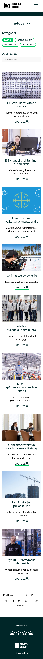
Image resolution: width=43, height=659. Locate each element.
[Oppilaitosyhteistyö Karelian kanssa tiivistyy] (21, 428)
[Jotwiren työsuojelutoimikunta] (21, 309)
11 (38, 595)
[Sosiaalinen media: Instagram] (24, 633)
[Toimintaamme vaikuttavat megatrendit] (21, 201)
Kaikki (7, 40)
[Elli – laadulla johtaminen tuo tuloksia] (21, 143)
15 (25, 601)
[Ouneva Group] (12, 5)
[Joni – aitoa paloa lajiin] (21, 259)
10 (32, 595)
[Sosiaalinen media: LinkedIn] (12, 633)
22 (36, 601)
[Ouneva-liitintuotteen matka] (21, 86)
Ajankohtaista (24, 40)
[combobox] (21, 59)
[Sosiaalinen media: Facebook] (18, 633)
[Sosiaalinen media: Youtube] (30, 633)
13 (13, 601)
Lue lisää (22, 121)
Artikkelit (10, 45)
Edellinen (8, 595)
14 (19, 601)
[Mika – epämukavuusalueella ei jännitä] (21, 367)
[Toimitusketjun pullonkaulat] (21, 485)
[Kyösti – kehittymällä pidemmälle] (21, 543)
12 (6, 601)
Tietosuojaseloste (21, 653)
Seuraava (21, 605)
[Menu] (36, 6)
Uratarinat (28, 45)
